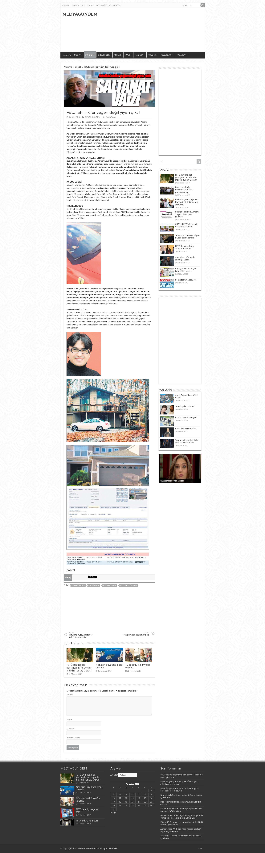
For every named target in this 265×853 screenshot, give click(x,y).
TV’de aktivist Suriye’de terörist (88, 799)
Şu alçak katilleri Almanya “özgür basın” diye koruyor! (187, 214)
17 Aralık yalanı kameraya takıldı (135, 634)
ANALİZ (117, 55)
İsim (69, 719)
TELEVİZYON (166, 55)
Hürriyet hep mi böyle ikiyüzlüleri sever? (185, 269)
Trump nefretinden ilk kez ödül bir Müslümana (187, 441)
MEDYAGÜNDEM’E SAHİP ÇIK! (108, 5)
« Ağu (113, 812)
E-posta (71, 728)
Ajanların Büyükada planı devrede (89, 788)
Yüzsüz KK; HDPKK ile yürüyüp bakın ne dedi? (181, 835)
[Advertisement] (152, 29)
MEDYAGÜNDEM (80, 14)
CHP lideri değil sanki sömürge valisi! (185, 258)
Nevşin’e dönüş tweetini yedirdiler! (174, 481)
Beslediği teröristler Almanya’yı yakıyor (178, 802)
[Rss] (183, 5)
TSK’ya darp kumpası (87, 820)
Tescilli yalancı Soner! (185, 406)
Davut (167, 838)
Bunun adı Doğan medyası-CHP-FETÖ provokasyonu (184, 189)
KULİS (127, 55)
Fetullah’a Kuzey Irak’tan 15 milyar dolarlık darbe (81, 635)
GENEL (78, 67)
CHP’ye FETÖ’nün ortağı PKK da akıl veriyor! (186, 225)
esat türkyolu (93, 585)
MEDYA (77, 55)
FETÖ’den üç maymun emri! (87, 810)
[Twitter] (186, 5)
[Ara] (203, 5)
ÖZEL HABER (104, 55)
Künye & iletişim (78, 5)
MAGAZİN (139, 55)
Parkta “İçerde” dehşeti (186, 417)
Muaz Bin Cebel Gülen (128, 585)
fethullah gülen (109, 585)
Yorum (70, 694)
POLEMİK (152, 55)
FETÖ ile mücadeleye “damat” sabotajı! (184, 247)
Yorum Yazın (111, 117)
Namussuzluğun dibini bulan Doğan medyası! (181, 795)
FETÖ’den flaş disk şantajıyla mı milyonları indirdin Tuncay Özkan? (79, 667)
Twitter (90, 5)
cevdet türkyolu (78, 585)
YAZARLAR (181, 55)
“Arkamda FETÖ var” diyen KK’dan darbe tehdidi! (187, 236)
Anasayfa (65, 5)
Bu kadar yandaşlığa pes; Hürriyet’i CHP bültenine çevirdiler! (186, 202)
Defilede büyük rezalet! (185, 428)
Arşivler (114, 775)
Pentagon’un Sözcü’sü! (185, 280)
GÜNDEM (89, 55)
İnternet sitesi (73, 737)
